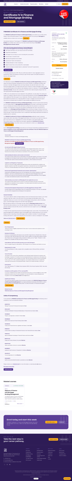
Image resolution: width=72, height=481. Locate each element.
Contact (46, 4)
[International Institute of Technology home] (5, 4)
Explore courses (53, 439)
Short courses (28, 460)
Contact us (61, 422)
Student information (24, 4)
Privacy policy (61, 450)
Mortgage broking (29, 453)
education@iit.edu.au (57, 75)
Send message (9, 124)
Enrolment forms (40, 450)
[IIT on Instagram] (7, 464)
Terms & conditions (62, 455)
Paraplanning (28, 452)
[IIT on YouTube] (10, 464)
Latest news (50, 455)
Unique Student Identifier (41, 458)
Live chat (68, 478)
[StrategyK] (36, 478)
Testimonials (50, 452)
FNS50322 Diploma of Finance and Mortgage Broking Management (19, 290)
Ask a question (21, 21)
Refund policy (61, 452)
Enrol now (65, 4)
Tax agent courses (29, 458)
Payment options (33, 4)
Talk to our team (8, 369)
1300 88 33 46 (41, 122)
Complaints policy (62, 453)
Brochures (41, 4)
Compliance (50, 453)
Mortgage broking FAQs (9, 366)
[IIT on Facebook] (5, 464)
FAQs (49, 457)
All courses (28, 450)
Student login (39, 460)
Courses (16, 4)
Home (5, 10)
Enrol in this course (9, 21)
